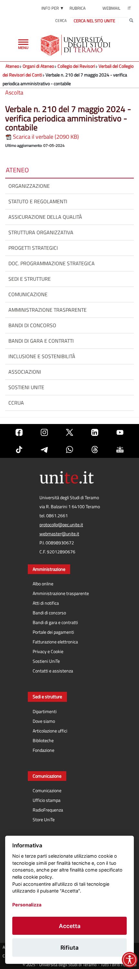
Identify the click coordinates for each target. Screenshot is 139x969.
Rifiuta (69, 947)
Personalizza (26, 904)
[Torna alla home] (76, 45)
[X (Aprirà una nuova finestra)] (69, 432)
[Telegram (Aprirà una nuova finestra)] (44, 449)
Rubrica (78, 8)
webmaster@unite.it (59, 533)
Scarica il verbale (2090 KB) (45, 136)
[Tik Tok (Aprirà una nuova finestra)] (19, 449)
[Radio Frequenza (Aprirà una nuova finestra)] (119, 449)
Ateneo (12, 66)
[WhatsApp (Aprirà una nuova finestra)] (69, 449)
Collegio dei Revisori (76, 66)
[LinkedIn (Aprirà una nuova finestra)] (94, 432)
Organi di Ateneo (38, 66)
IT (129, 8)
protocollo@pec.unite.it (61, 524)
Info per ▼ (52, 8)
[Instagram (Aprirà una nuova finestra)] (44, 432)
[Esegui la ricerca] (131, 20)
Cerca (61, 20)
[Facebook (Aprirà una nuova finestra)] (19, 432)
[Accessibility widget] (129, 959)
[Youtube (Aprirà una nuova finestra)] (119, 432)
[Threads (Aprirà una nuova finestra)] (94, 449)
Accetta (69, 926)
